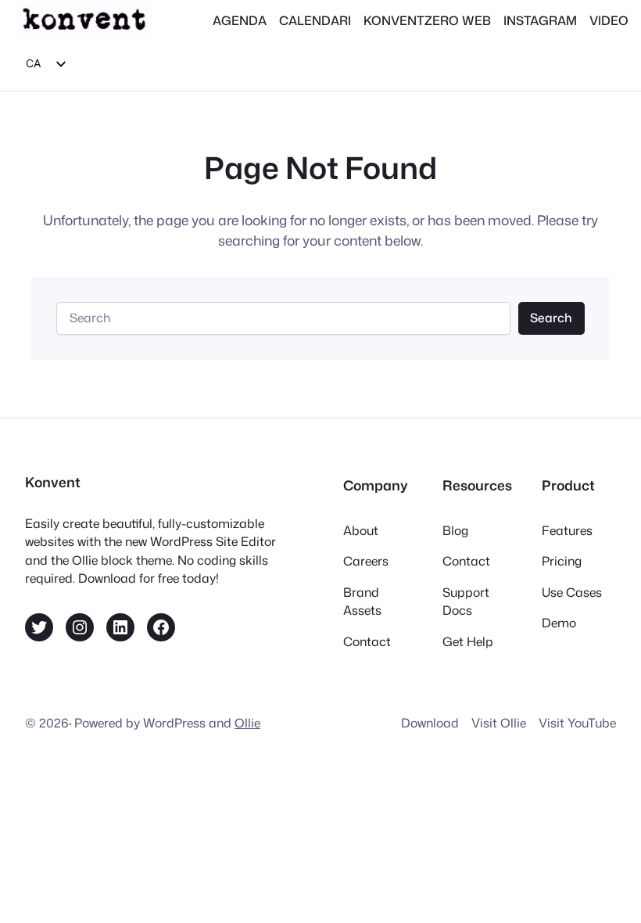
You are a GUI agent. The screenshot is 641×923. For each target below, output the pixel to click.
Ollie (247, 722)
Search (551, 317)
